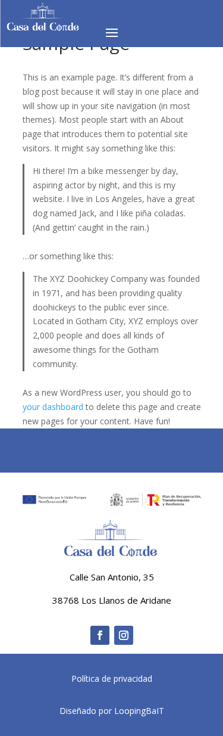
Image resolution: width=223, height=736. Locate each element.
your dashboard (53, 406)
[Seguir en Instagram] (123, 635)
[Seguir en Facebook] (99, 635)
